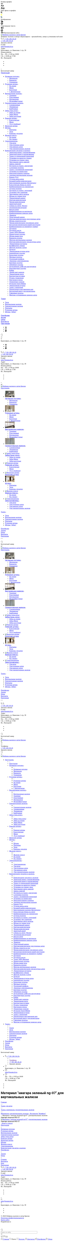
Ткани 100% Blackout (17, 232)
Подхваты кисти (15, 230)
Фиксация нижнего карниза (19, 173)
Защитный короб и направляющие (21, 154)
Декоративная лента (16, 274)
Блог (2, 1163)
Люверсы (12, 215)
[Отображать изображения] (2, 21)
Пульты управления (16, 278)
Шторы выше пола (16, 236)
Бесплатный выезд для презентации (22, 291)
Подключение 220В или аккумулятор (22, 266)
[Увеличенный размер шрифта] (2, 9)
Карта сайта (5, 1220)
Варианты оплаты (15, 238)
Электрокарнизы (11, 141)
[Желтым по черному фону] (1, 15)
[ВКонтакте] (6, 327)
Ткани (3, 299)
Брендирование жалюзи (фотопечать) (22, 183)
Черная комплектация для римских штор (23, 223)
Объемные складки (16, 265)
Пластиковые (14, 97)
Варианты (13, 80)
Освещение (13, 82)
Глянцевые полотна (16, 293)
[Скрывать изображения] (2, 24)
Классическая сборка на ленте (20, 185)
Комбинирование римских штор (21, 213)
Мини (11, 88)
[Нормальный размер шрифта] (2, 6)
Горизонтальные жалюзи (14, 103)
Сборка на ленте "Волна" (18, 206)
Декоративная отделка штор (19, 251)
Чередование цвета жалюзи (19, 194)
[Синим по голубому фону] (1, 17)
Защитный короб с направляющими (22, 152)
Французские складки (17, 234)
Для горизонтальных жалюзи (19, 149)
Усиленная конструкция (17, 207)
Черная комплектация (17, 202)
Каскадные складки (16, 255)
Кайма (11, 270)
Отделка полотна (15, 188)
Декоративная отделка (17, 285)
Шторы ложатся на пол (17, 221)
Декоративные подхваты (18, 244)
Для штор (12, 143)
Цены (3, 320)
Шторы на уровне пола (17, 196)
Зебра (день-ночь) (11, 111)
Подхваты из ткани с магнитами (21, 166)
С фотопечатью (14, 92)
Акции (3, 318)
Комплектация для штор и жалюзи (17, 150)
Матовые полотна (15, 257)
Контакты (5, 322)
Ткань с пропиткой (16, 287)
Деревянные (13, 107)
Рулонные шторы (11, 84)
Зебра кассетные (15, 116)
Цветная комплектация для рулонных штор (24, 219)
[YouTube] (6, 329)
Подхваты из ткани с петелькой (20, 190)
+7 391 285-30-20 (10, 39)
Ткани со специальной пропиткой (21, 156)
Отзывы (4, 1159)
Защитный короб (15, 204)
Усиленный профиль (16, 259)
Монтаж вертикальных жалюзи (20, 240)
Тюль (11, 131)
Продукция (5, 73)
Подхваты (13, 228)
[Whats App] (6, 331)
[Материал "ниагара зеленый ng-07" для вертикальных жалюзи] (24, 1119)
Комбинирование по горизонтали (21, 187)
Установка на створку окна (19, 160)
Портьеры (12, 130)
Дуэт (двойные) (15, 124)
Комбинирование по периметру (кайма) (23, 226)
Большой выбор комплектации (20, 181)
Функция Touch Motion (17, 284)
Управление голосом (16, 282)
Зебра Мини (13, 114)
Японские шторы (11, 126)
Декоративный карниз (17, 198)
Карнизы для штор (16, 133)
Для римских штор (16, 147)
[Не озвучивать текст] (2, 31)
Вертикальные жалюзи (13, 93)
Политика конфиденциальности (12, 1218)
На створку (13, 139)
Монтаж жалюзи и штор (18, 247)
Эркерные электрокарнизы (19, 261)
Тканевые (12, 95)
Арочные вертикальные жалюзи (20, 175)
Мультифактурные (16, 101)
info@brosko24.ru (7, 46)
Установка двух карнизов (18, 192)
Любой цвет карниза (16, 272)
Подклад (12, 249)
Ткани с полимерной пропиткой (21, 169)
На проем (12, 86)
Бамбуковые (13, 109)
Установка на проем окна (18, 171)
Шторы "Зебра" (10, 312)
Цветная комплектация (17, 200)
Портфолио (5, 316)
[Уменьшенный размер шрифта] (2, 4)
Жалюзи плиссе (11, 135)
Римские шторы (11, 118)
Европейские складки (17, 253)
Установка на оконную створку (20, 158)
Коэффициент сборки (17, 246)
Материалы (13, 78)
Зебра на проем (14, 112)
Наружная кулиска (16, 280)
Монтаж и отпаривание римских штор (23, 295)
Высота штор (14, 209)
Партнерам (5, 324)
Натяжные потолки (12, 76)
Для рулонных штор (16, 145)
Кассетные (13, 90)
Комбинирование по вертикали (20, 211)
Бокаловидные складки (17, 268)
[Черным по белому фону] (1, 13)
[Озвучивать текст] (2, 28)
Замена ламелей (15, 164)
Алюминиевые (14, 105)
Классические (14, 120)
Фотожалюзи (14, 99)
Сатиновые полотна (16, 168)
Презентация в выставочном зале (21, 289)
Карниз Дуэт (13, 177)
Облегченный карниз (17, 217)
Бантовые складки (15, 263)
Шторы (8, 128)
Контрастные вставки (17, 276)
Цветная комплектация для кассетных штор (25, 242)
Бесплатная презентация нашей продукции (24, 225)
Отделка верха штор (16, 179)
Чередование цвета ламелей (19, 162)
